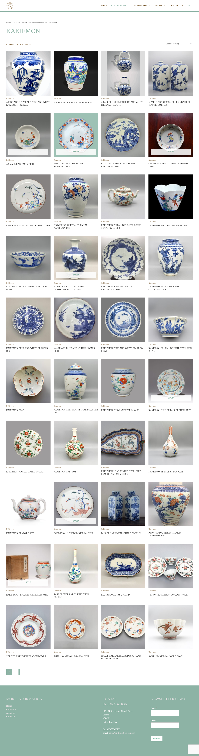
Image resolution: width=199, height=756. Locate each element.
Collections (11, 709)
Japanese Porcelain (39, 23)
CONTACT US (176, 6)
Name (154, 708)
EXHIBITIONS (141, 6)
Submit (156, 739)
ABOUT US (160, 6)
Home (8, 23)
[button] (189, 5)
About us (10, 713)
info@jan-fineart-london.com (122, 733)
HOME (104, 6)
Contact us (11, 716)
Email (154, 720)
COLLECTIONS (118, 6)
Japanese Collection (21, 23)
